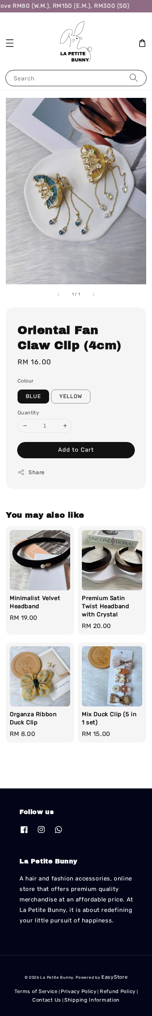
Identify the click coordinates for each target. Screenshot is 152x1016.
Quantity (28, 413)
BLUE (33, 396)
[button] (9, 43)
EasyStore (114, 977)
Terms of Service (36, 991)
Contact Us (46, 1000)
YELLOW (70, 396)
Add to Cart (76, 449)
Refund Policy (118, 991)
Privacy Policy (79, 991)
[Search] (133, 77)
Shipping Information (92, 1000)
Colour (26, 381)
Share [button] (36, 472)
